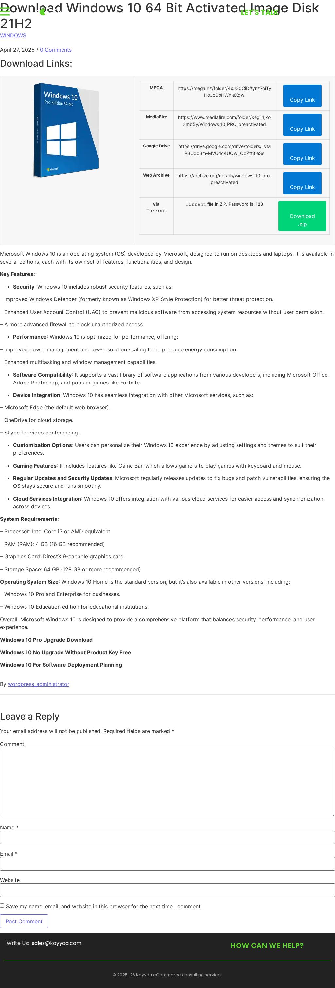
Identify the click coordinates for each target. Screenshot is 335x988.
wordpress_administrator (38, 684)
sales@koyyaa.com (56, 943)
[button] (5, 11)
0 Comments (56, 49)
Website (10, 880)
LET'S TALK (260, 13)
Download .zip (302, 220)
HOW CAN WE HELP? (267, 946)
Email (9, 853)
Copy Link (302, 99)
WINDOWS (13, 35)
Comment (12, 744)
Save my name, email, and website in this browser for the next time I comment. (104, 906)
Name (9, 827)
